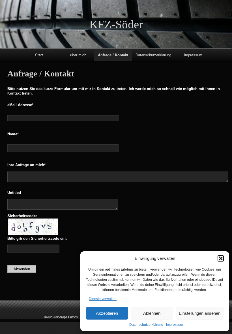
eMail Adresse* (20, 105)
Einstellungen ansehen (199, 313)
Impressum (174, 325)
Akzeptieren (107, 313)
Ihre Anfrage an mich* (26, 165)
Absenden (22, 269)
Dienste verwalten (103, 299)
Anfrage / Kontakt (113, 54)
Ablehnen (151, 313)
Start (39, 54)
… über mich (75, 54)
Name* (13, 134)
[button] (221, 258)
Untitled (14, 192)
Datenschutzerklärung (146, 325)
